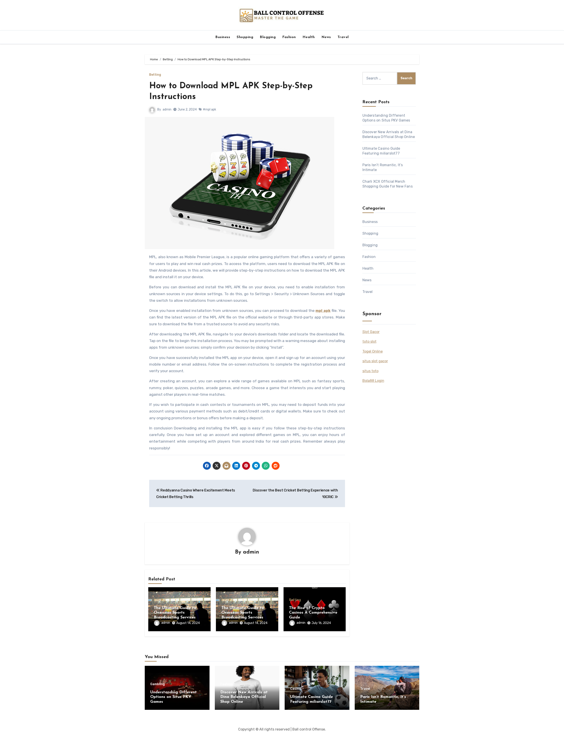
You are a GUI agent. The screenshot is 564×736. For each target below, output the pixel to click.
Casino (295, 688)
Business (222, 37)
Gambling (157, 684)
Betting (155, 74)
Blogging (268, 37)
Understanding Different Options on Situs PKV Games (173, 697)
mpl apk (322, 310)
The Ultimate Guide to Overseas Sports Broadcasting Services (175, 613)
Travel (343, 37)
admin (167, 109)
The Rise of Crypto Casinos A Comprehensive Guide (313, 613)
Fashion (289, 37)
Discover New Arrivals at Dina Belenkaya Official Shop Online (244, 697)
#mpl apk (209, 109)
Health (308, 37)
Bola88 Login (373, 381)
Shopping (245, 37)
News (326, 37)
